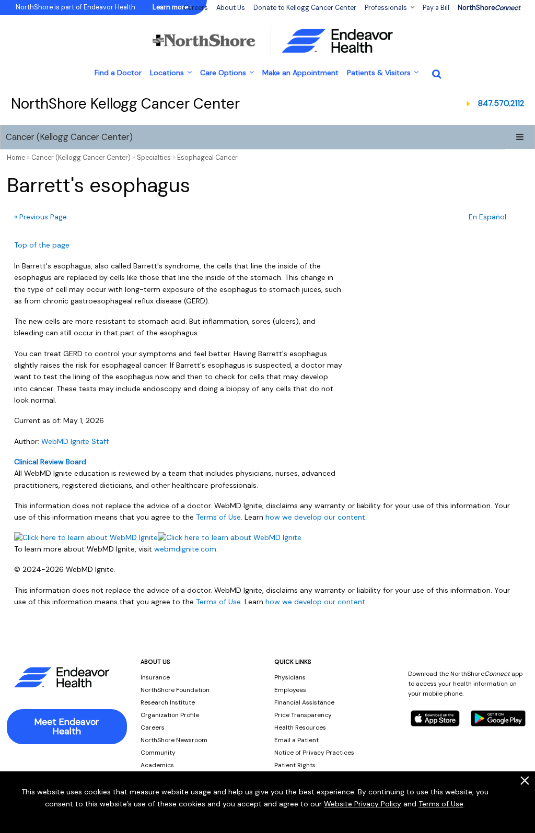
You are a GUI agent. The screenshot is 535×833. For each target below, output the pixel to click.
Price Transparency (303, 715)
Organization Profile (170, 715)
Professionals (386, 8)
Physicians (290, 677)
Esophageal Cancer (207, 158)
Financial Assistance (304, 702)
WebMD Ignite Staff (75, 441)
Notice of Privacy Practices (314, 752)
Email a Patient (296, 740)
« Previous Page (40, 216)
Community (158, 752)
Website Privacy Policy (362, 803)
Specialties (154, 158)
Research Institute (168, 702)
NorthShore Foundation (175, 690)
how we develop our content (315, 517)
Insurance (155, 677)
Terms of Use (440, 803)
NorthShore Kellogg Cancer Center (125, 103)
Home (16, 158)
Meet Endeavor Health (66, 726)
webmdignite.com (185, 549)
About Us (230, 8)
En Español (487, 216)
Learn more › (172, 7)
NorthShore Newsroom (174, 740)
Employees (290, 690)
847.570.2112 (501, 103)
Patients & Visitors (379, 72)
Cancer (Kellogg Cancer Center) (69, 137)
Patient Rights (295, 765)
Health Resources (300, 727)
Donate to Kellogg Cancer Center (304, 8)
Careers (153, 727)
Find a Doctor (118, 72)
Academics (157, 765)
